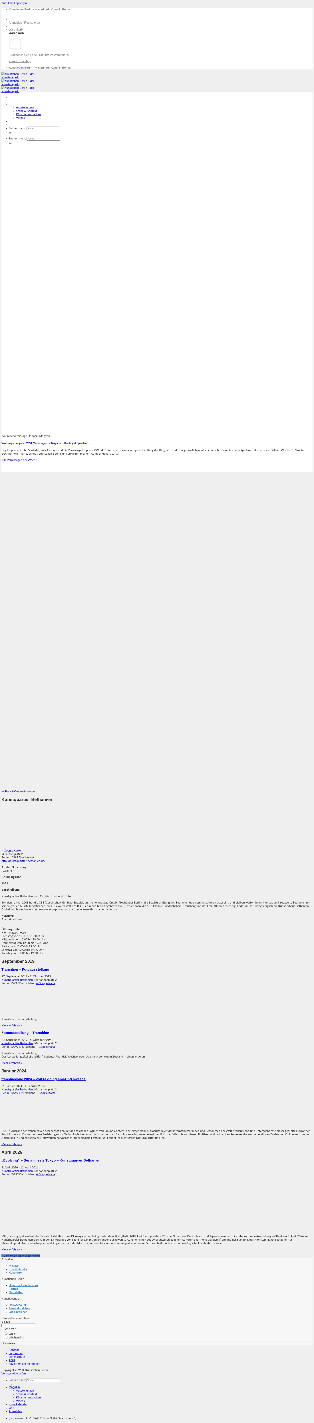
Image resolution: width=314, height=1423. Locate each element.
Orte (11, 124)
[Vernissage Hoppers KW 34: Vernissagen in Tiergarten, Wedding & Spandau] (99, 429)
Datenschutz (17, 1356)
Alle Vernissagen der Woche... (20, 460)
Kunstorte (15, 1272)
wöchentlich (16, 1337)
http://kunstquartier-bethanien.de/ (23, 861)
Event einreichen (19, 1308)
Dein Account (17, 1305)
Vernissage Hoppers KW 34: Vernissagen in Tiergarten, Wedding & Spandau (44, 443)
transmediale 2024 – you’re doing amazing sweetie (43, 1079)
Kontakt (14, 1349)
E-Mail (6, 1321)
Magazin (14, 103)
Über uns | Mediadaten (23, 1285)
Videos (20, 117)
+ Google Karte (11, 850)
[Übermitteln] (10, 132)
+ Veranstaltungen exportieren (20, 1255)
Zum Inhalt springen (14, 3)
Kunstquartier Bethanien (17, 979)
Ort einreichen (18, 1311)
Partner (13, 1288)
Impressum (16, 1353)
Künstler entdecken (28, 114)
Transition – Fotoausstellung (25, 969)
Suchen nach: (17, 128)
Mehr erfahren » (11, 1025)
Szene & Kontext (26, 110)
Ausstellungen (25, 107)
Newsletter (16, 1292)
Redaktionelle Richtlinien (24, 1363)
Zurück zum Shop (20, 61)
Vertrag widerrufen (13, 1373)
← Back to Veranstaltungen (18, 791)
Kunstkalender (18, 121)
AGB (12, 1360)
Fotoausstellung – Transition (25, 1033)
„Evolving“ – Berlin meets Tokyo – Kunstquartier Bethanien (50, 1160)
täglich (12, 1333)
